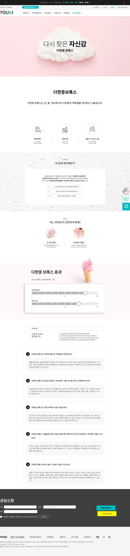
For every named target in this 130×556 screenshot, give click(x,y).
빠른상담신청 (106, 508)
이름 (1, 507)
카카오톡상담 (107, 513)
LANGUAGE (123, 7)
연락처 (40, 507)
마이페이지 (96, 7)
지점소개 (57, 13)
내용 (1, 511)
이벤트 (112, 7)
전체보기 (26, 13)
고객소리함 (74, 537)
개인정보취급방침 (35, 537)
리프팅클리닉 (37, 13)
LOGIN (105, 7)
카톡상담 (66, 13)
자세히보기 (44, 517)
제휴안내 (62, 537)
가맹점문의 (50, 537)
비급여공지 (87, 537)
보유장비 (48, 13)
